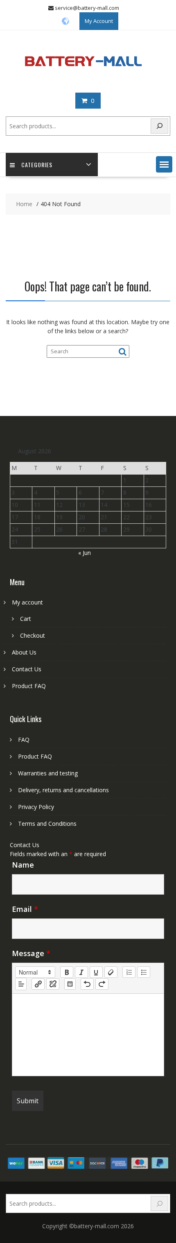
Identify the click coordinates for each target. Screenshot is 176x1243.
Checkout (32, 635)
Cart (25, 619)
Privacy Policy (36, 807)
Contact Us (26, 669)
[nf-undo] (87, 984)
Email (25, 909)
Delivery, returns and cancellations (63, 790)
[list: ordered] (128, 972)
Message (31, 953)
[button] (164, 164)
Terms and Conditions (47, 823)
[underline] (96, 972)
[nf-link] (38, 984)
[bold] (66, 972)
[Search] (160, 126)
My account (27, 602)
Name (23, 865)
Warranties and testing (48, 773)
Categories (36, 164)
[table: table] (70, 984)
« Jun (84, 553)
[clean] (110, 972)
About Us (24, 652)
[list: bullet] (143, 972)
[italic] (81, 972)
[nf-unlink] (52, 984)
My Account (99, 21)
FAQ (23, 739)
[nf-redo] (101, 984)
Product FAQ (29, 686)
